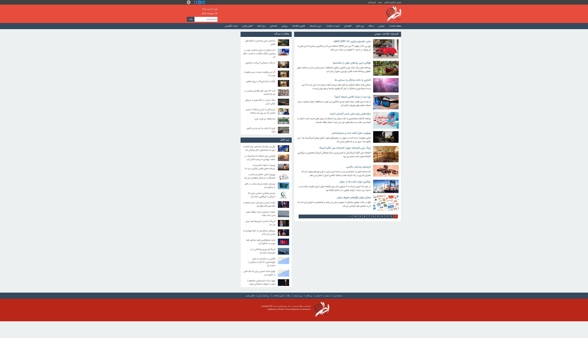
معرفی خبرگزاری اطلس (392, 2)
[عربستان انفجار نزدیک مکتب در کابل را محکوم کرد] (283, 185)
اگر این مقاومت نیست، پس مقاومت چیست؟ (259, 73)
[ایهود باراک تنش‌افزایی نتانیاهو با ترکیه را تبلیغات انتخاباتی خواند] (283, 282)
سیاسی (381, 26)
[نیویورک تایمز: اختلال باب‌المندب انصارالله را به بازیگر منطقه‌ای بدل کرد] (283, 176)
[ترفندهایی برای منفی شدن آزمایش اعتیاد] (386, 120)
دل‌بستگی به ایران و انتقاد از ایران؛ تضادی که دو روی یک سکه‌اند (260, 111)
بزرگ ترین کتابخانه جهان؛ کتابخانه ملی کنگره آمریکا (345, 148)
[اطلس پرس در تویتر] (200, 2)
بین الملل (360, 26)
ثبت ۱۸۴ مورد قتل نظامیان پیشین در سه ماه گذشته (259, 92)
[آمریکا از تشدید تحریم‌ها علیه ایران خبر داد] (283, 223)
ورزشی (284, 26)
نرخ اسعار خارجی (264, 296)
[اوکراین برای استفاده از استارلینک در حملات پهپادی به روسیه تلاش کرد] (283, 158)
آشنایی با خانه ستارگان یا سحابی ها (353, 80)
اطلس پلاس (247, 26)
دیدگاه (371, 26)
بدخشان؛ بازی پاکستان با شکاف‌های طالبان (260, 42)
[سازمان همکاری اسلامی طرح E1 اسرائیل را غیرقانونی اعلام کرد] (283, 195)
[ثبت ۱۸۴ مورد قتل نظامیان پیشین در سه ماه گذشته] (283, 92)
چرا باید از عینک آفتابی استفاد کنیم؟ (352, 97)
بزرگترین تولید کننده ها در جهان (355, 182)
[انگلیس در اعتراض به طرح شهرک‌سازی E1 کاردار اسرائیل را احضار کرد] (283, 260)
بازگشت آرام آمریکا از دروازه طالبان (260, 81)
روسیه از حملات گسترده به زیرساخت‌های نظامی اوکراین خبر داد (260, 167)
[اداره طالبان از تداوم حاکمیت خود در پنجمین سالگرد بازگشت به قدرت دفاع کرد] (283, 52)
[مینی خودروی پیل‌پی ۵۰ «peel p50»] (386, 48)
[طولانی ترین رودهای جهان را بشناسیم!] (386, 68)
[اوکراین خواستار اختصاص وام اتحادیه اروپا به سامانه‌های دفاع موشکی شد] (283, 148)
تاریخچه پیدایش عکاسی (358, 167)
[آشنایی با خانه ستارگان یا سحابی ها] (386, 85)
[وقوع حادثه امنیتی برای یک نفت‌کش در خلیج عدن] (283, 273)
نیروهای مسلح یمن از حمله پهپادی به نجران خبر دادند (259, 232)
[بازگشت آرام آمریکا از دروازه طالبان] (283, 83)
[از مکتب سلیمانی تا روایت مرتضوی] (283, 64)
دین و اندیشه (315, 26)
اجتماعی (273, 26)
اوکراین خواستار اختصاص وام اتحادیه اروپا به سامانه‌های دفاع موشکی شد (259, 148)
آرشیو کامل (372, 2)
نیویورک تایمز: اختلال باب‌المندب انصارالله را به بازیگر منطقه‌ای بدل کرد (259, 176)
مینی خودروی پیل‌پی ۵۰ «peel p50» (352, 41)
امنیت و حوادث (332, 26)
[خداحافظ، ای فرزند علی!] (283, 120)
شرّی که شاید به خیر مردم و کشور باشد (261, 130)
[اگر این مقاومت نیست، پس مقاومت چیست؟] (283, 74)
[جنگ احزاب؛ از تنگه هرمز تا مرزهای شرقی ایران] (283, 102)
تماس (380, 2)
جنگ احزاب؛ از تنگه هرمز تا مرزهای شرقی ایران (260, 102)
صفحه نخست (395, 26)
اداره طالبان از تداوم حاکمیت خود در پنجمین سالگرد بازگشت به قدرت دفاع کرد (259, 53)
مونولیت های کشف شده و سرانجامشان (351, 133)
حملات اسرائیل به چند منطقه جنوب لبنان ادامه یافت (260, 213)
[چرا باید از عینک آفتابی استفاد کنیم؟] (386, 102)
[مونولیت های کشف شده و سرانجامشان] (386, 137)
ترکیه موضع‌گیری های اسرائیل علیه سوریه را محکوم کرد (260, 241)
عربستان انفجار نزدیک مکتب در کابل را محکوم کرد (260, 185)
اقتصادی (347, 26)
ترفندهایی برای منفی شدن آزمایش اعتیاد (350, 114)
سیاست (327, 296)
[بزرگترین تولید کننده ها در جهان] (386, 186)
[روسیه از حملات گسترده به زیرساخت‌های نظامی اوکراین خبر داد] (283, 167)
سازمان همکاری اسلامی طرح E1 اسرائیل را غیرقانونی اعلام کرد (261, 195)
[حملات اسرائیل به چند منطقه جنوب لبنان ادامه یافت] (283, 214)
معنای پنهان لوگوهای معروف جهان (354, 198)
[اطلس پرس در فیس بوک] (196, 2)
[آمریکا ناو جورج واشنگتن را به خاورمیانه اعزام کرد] (283, 251)
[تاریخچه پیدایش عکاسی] (386, 171)
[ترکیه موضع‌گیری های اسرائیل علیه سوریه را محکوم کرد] (283, 242)
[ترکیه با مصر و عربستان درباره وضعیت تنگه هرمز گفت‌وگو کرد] (283, 204)
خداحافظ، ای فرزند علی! (264, 119)
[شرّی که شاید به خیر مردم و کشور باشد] (283, 130)
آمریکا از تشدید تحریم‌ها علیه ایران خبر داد (260, 223)
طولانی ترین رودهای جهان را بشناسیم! (352, 63)
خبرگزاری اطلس (393, 13)
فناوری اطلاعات (298, 26)
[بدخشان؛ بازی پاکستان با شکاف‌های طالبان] (283, 42)
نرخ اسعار (261, 26)
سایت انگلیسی (231, 26)
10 (355, 216)
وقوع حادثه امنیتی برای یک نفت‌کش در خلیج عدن (259, 273)
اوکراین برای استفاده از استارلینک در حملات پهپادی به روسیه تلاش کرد (260, 157)
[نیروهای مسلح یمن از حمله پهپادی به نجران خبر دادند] (283, 232)
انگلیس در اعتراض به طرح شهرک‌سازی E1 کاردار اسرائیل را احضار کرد (261, 262)
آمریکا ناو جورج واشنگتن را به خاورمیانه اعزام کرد (262, 251)
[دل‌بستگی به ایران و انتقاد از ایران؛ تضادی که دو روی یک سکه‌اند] (283, 111)
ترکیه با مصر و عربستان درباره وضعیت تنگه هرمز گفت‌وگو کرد (259, 204)
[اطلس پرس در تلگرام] (204, 2)
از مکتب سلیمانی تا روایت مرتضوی (260, 63)
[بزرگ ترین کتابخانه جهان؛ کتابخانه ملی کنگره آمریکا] (386, 154)
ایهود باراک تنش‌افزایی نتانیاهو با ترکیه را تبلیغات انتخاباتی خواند (261, 282)
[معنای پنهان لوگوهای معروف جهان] (386, 203)
